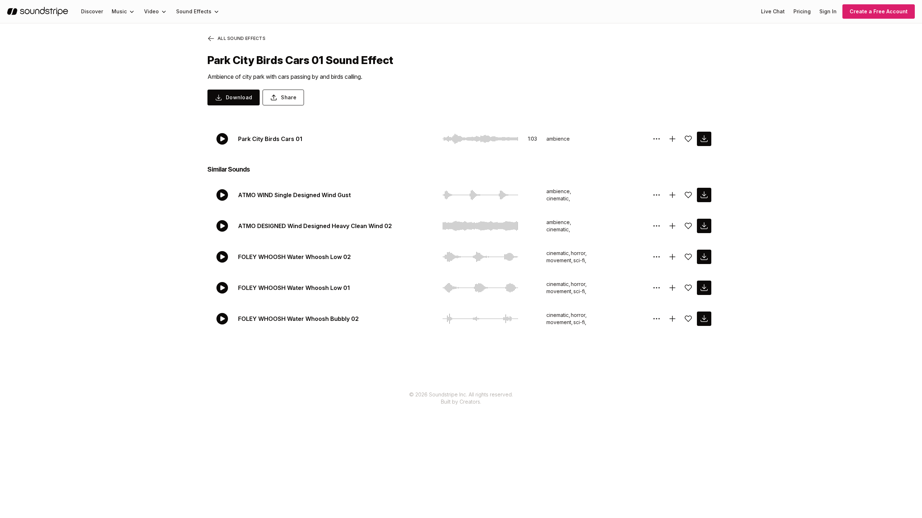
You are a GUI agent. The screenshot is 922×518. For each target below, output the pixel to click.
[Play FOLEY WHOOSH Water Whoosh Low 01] (222, 288)
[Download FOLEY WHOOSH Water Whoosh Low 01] (704, 288)
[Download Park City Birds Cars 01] (704, 139)
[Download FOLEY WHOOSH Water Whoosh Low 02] (704, 257)
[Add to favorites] (688, 139)
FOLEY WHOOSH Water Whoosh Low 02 (294, 256)
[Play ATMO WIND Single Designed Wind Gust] (222, 195)
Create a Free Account (879, 11)
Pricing (802, 11)
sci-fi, (579, 260)
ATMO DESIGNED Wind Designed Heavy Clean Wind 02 (315, 226)
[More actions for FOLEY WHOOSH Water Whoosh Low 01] (656, 288)
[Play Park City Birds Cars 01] (222, 139)
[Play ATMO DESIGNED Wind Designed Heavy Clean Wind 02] (222, 226)
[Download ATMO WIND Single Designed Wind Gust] (704, 195)
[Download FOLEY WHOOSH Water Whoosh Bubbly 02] (704, 319)
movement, (559, 260)
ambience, (558, 191)
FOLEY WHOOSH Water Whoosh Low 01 (294, 287)
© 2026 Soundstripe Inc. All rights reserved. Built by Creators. (461, 398)
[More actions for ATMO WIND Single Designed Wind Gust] (656, 195)
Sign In (828, 11)
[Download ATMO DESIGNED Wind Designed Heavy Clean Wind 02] (704, 226)
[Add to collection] (672, 139)
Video (151, 11)
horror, (579, 253)
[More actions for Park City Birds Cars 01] (656, 139)
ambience (558, 139)
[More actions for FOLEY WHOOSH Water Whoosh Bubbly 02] (656, 319)
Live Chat (773, 11)
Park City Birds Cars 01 (270, 138)
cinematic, (558, 198)
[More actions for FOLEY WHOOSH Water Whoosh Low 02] (656, 257)
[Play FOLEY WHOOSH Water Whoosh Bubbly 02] (222, 318)
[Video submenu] (163, 11)
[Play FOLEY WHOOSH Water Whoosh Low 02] (222, 257)
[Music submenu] (131, 11)
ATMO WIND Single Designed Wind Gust (294, 195)
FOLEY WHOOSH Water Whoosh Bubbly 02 (298, 318)
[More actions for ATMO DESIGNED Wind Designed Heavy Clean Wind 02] (656, 226)
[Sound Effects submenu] (216, 11)
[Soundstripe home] (37, 11)
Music (119, 11)
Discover (92, 11)
